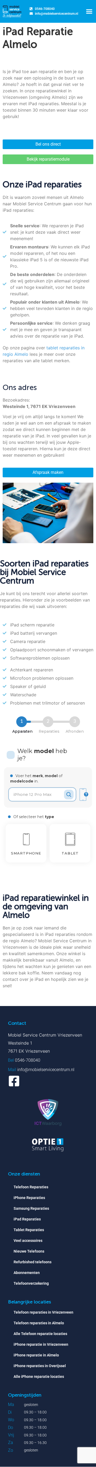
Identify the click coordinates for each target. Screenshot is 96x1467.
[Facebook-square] (14, 1081)
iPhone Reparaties (29, 1198)
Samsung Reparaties (31, 1208)
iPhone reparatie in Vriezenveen (41, 1344)
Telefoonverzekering (31, 1283)
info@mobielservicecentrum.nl (45, 1069)
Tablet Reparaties (29, 1230)
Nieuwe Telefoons (29, 1251)
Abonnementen (27, 1273)
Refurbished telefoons (32, 1262)
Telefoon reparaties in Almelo (39, 1323)
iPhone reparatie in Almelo (36, 1355)
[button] (89, 11)
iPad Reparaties (27, 1219)
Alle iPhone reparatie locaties (39, 1376)
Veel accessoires (28, 1240)
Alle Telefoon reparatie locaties (40, 1334)
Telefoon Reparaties (31, 1187)
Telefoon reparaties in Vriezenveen (43, 1312)
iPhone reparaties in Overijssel (40, 1366)
